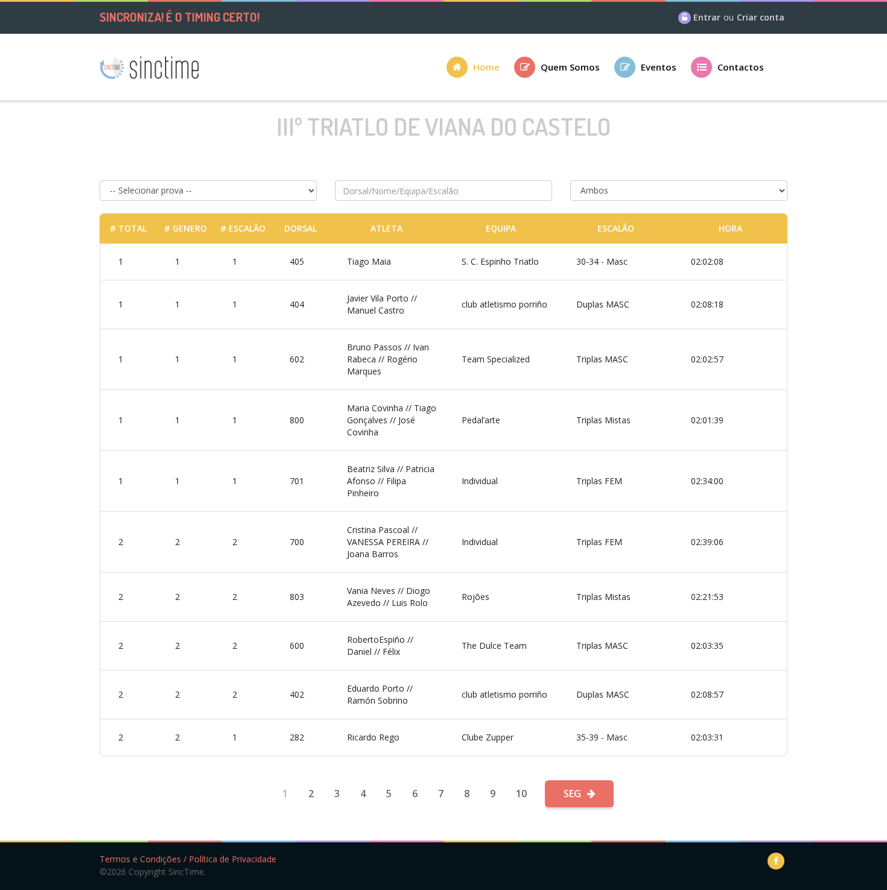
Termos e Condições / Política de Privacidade (188, 859)
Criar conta (760, 17)
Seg (572, 793)
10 (521, 793)
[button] (480, 71)
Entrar (706, 17)
